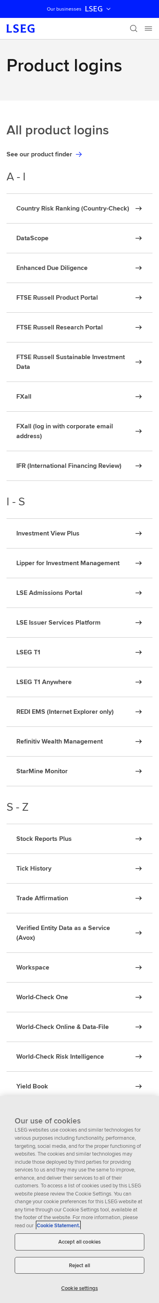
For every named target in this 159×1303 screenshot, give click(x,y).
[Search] (133, 28)
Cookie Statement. (58, 1225)
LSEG (94, 9)
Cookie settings (79, 1288)
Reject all (79, 1265)
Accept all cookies (79, 1242)
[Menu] (148, 28)
